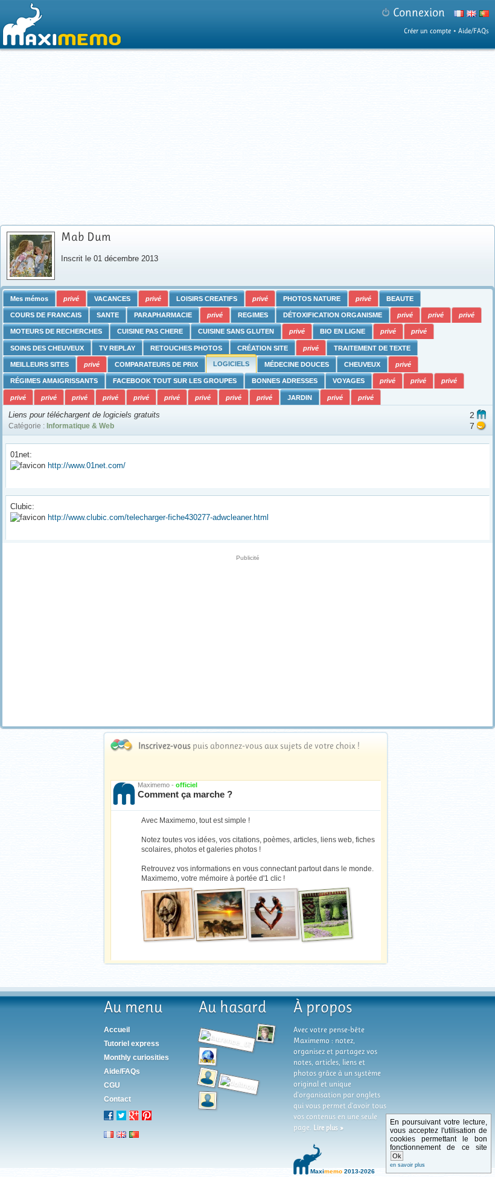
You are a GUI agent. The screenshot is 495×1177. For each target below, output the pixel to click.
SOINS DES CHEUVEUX (47, 348)
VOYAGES (349, 380)
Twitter (121, 1115)
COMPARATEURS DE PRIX (156, 364)
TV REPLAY (117, 348)
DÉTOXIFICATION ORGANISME (332, 315)
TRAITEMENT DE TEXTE (372, 348)
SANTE (108, 315)
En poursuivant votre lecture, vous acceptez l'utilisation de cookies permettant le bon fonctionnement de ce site (439, 1143)
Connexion (419, 12)
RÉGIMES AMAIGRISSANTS (54, 380)
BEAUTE (400, 298)
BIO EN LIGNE (342, 331)
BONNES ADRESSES (285, 380)
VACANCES (112, 298)
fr (108, 1134)
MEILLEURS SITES (39, 364)
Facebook (108, 1115)
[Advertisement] (249, 136)
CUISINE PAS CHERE (150, 331)
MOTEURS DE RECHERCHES (56, 331)
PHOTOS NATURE (311, 298)
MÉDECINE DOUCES (296, 364)
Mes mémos (29, 298)
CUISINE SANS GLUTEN (236, 331)
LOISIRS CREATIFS (206, 298)
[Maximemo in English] (470, 15)
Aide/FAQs (473, 31)
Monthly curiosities (136, 1057)
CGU (112, 1085)
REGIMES (253, 315)
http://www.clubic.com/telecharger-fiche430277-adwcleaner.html (158, 517)
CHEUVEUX (362, 364)
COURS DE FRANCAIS (45, 315)
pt (134, 1134)
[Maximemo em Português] (482, 15)
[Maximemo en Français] (457, 15)
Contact (117, 1099)
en (121, 1134)
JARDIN (299, 397)
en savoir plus (407, 1165)
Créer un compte (427, 31)
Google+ (134, 1115)
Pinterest (147, 1115)
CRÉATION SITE (262, 348)
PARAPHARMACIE (163, 315)
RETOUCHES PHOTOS (186, 348)
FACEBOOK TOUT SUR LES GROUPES (175, 380)
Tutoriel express (131, 1043)
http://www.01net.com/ (87, 465)
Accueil (117, 1030)
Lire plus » (328, 1127)
